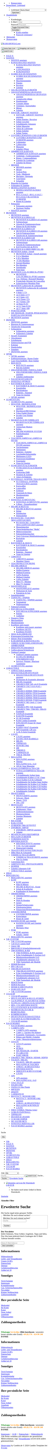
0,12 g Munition (22, 256)
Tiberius (19, 761)
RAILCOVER (17, 823)
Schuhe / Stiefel (22, 935)
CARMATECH (22, 752)
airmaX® (14, 1092)
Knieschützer (21, 916)
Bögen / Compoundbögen (26, 158)
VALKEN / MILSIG (19, 1060)
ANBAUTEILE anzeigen (21, 670)
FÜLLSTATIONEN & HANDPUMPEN (27, 1007)
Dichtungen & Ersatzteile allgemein (30, 680)
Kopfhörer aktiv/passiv (20, 625)
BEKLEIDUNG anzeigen (21, 878)
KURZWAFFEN (23, 72)
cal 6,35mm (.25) (23, 299)
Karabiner (20, 497)
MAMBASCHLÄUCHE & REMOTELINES (22, 1011)
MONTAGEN (17, 805)
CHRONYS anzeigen (25, 559)
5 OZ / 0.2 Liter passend (25, 846)
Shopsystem (6, 1445)
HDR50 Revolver (18, 985)
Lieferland (15, 10)
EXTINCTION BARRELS (27, 739)
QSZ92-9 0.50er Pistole (20, 1087)
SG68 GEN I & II (18, 989)
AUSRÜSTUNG (13, 399)
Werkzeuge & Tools (24, 591)
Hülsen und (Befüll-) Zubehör (28, 1037)
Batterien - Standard (24, 393)
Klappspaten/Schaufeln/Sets (22, 636)
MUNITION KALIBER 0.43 (23, 217)
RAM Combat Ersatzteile (26, 720)
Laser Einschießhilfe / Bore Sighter (25, 361)
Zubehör (19, 88)
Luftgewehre (21, 144)
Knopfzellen (21, 388)
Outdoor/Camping (18, 652)
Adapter (19, 832)
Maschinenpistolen (23, 81)
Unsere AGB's (7, 1261)
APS (13, 1076)
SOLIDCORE (17, 1085)
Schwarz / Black (22, 798)
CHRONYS (16, 557)
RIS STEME (16, 821)
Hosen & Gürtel (22, 919)
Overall (19, 898)
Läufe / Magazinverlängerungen (28, 1039)
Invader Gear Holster (24, 415)
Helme (18, 511)
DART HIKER (22, 1055)
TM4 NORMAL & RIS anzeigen (29, 953)
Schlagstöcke (16, 329)
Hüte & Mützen (22, 884)
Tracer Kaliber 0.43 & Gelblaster (29, 780)
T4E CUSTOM (12, 939)
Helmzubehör (21, 516)
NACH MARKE (13, 1023)
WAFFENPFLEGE (19, 586)
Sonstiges (15, 349)
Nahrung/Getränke (18, 607)
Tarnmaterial (21, 602)
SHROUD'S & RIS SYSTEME (29, 1071)
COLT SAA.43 (17, 1083)
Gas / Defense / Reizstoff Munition (30, 279)
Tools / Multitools (23, 174)
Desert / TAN (21, 800)
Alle (7, 1141)
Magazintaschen (22, 527)
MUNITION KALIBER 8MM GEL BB (27, 249)
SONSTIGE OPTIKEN (20, 381)
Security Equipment (19, 336)
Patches (19, 613)
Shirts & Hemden (23, 900)
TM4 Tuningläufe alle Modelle (28, 962)
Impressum (5, 1283)
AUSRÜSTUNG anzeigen (22, 402)
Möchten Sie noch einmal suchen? (16, 1218)
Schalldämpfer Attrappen (26, 124)
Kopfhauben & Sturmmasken (27, 891)
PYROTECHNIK (18, 311)
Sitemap (4, 1266)
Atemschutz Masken (24, 427)
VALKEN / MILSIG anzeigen (28, 1062)
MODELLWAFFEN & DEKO (23, 188)
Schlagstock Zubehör (24, 333)
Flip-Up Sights (22, 859)
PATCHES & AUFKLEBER (22, 609)
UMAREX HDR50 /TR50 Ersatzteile (31, 695)
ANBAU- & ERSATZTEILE (28, 1067)
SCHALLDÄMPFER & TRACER (25, 768)
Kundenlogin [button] (11, 15)
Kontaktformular (7, 1285)
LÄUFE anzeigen (23, 736)
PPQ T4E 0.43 (17, 966)
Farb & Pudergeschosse (25, 233)
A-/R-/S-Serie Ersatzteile (26, 732)
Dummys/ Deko (17, 618)
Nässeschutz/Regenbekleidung (28, 909)
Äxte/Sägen (20, 179)
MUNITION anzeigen (20, 215)
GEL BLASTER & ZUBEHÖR (24, 90)
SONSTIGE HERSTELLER (22, 1124)
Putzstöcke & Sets (23, 593)
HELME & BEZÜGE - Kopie (28, 887)
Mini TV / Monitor (23, 582)
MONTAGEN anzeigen (25, 807)
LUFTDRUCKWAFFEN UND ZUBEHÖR (29, 135)
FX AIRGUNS (22, 1053)
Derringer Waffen (23, 208)
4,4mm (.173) (21, 292)
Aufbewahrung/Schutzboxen (22, 650)
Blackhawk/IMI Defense (26, 411)
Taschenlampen (22, 447)
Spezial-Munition (23, 263)
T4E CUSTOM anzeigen (21, 941)
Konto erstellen (22, 32)
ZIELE (9, 873)
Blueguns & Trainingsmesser (22, 324)
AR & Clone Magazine (25, 766)
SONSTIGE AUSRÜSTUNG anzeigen (32, 502)
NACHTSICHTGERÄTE (21, 379)
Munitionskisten (22, 495)
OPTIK (9, 354)
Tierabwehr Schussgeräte (21, 327)
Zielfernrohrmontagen (24, 812)
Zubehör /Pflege (22, 149)
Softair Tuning (22, 133)
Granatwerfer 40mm (24, 99)
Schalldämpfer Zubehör (25, 791)
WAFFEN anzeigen (19, 60)
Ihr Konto (5, 1308)
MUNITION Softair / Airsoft (22, 251)
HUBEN (19, 1048)
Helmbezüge (21, 513)
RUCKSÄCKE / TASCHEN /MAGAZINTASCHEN (23, 519)
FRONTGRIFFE (18, 793)
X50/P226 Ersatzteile (24, 714)
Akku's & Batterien (23, 477)
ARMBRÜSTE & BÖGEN (22, 151)
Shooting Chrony (23, 561)
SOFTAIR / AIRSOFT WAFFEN (24, 113)
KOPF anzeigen (22, 882)
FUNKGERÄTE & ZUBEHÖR (24, 465)
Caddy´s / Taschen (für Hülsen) (28, 1032)
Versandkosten (24, 1439)
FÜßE (13, 930)
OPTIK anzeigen (18, 356)
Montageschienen (23, 814)
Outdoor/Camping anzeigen (27, 654)
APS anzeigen (21, 1078)
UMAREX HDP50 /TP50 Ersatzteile (31, 693)
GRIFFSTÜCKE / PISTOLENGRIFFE (27, 864)
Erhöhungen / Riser (24, 809)
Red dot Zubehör (23, 368)
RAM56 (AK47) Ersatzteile (27, 727)
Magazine (20, 147)
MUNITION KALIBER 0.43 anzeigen (31, 220)
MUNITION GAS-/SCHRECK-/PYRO (27, 272)
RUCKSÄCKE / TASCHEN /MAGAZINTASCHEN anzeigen (29, 523)
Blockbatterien (22, 390)
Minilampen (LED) (23, 456)
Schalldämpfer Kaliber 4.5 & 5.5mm (30, 777)
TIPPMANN (21, 743)
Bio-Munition (21, 265)
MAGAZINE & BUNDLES (27, 1105)
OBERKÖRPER (18, 894)
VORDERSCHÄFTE (20, 839)
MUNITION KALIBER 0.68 (23, 238)
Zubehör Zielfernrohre (25, 377)
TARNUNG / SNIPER (20, 598)
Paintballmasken (22, 434)
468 (17, 748)
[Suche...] (31, 1175)
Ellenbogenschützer (24, 907)
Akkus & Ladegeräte (24, 129)
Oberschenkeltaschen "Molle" (28, 529)
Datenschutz (6, 1263)
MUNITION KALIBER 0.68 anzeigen (31, 240)
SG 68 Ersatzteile (23, 718)
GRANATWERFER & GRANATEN (26, 92)
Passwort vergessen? (24, 35)
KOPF (13, 880)
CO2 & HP (10, 994)
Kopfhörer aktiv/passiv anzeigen (29, 627)
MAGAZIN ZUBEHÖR (21, 837)
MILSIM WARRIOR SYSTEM (29, 431)
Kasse (3, 1310)
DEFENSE (10, 320)
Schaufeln (20, 181)
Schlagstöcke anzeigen (25, 331)
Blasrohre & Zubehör (19, 183)
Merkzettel (10, 37)
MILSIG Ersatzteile (24, 682)
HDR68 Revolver (18, 964)
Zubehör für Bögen (23, 163)
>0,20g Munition (23, 261)
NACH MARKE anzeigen (21, 1026)
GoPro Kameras (22, 575)
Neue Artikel (6, 1312)
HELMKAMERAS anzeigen (27, 568)
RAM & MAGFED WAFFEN (23, 62)
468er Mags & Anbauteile (21, 853)
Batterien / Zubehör (24, 452)
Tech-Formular (7, 1281)
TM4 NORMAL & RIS (20, 950)
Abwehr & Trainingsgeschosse (28, 224)
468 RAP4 (15, 1089)
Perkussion (15, 204)
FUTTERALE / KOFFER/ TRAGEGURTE (29, 479)
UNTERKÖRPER (18, 912)
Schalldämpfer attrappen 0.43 (27, 960)
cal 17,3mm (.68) (23, 308)
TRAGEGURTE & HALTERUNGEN (27, 850)
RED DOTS (16, 363)
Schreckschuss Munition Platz (28, 283)
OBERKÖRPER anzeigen (26, 896)
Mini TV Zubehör (23, 584)
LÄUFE (14, 734)
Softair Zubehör (22, 131)
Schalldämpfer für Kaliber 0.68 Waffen (31, 789)
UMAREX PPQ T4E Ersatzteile (29, 707)
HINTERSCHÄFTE (19, 841)
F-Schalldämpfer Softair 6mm (28, 775)
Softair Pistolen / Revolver (26, 119)
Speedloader (21, 267)
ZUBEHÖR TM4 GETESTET (23, 825)
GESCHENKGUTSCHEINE (23, 563)
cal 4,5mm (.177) (23, 295)
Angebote (5, 1314)
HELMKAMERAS (19, 566)
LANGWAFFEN (23, 69)
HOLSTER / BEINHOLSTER (23, 404)
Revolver (19, 85)
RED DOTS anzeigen (25, 365)
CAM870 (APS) (17, 1028)
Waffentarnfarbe (22, 604)
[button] (15, 5)
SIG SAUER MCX (19, 1121)
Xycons (4, 1448)
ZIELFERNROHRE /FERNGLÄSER (26, 370)
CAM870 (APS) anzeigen (26, 1030)
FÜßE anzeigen (22, 932)
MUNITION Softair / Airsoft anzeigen (31, 254)
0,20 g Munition (22, 258)
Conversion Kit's (17, 862)
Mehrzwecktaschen (23, 532)
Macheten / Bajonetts (24, 176)
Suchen (7, 1226)
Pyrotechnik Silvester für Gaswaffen (30, 281)
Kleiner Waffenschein (9, 1292)
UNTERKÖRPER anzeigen (27, 914)
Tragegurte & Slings (24, 493)
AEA (18, 1046)
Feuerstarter (20, 461)
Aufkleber (20, 616)
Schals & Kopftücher (24, 889)
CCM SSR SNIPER (19, 1119)
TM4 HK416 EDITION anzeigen (29, 971)
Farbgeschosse (22, 222)
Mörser (19, 108)
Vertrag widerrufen (8, 1319)
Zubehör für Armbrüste (25, 160)
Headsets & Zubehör (24, 475)
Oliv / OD (20, 802)
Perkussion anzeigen (24, 206)
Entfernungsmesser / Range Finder (24, 358)
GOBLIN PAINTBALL (21, 1112)
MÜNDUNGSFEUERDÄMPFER (25, 834)
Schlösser (20, 491)
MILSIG (19, 741)
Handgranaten (21, 101)
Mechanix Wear (22, 928)
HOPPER (15, 866)
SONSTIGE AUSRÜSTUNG (23, 500)
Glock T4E (15, 946)
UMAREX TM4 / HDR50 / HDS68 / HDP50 (29, 1057)
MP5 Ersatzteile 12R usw (26, 730)
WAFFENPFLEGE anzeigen (27, 588)
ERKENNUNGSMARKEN (22, 648)
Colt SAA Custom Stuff (20, 944)
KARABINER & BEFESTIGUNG (25, 641)
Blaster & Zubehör (23, 201)
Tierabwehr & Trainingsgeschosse (29, 236)
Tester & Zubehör (23, 395)
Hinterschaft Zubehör (24, 848)
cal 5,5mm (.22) (22, 297)
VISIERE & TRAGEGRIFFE (23, 855)
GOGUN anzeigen (23, 1044)
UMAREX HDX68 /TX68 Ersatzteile (31, 700)
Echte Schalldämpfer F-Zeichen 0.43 (30, 955)
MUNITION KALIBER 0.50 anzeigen (31, 231)
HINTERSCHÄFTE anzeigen (28, 843)
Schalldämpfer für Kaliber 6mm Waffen (31, 782)
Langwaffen (21, 488)
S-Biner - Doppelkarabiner (26, 504)
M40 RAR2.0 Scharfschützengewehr (26, 948)
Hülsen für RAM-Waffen (26, 226)
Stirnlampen (21, 450)
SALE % (9, 56)
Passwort (14, 25)
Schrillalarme (16, 340)
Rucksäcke (20, 538)
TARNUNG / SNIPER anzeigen (29, 600)
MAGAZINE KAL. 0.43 (26, 764)
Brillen (18, 429)
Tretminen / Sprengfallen (26, 106)
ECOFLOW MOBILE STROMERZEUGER (25, 658)
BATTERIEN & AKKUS (21, 384)
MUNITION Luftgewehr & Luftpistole (26, 286)
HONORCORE (22, 746)
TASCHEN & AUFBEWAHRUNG (25, 1019)
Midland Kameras (23, 572)
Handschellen (16, 347)
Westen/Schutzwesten (24, 905)
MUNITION (11, 213)
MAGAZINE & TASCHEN (27, 1064)
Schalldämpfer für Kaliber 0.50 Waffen (31, 787)
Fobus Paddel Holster (24, 413)
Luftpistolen (21, 142)
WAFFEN (10, 58)
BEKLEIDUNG (12, 875)
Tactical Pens (21, 172)
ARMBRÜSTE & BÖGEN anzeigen (31, 154)
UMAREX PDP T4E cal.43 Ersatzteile (31, 684)
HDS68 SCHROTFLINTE (22, 987)
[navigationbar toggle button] (8, 48)
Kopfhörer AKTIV (23, 629)
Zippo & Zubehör (23, 463)
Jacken (18, 903)
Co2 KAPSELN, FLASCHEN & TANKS (28, 1001)
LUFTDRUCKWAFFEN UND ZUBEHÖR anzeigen (29, 139)
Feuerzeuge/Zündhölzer (25, 459)
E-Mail (14, 22)
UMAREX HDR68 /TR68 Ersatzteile (31, 698)
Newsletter (5, 1290)
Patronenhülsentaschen (25, 534)
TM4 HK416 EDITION (20, 969)
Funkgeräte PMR (23, 472)
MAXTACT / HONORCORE (23, 1096)
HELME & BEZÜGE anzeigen (28, 509)
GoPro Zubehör (22, 579)
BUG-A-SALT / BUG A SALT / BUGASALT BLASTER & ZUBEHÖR (29, 197)
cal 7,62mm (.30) (23, 302)
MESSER (15, 165)
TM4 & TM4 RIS (23, 755)
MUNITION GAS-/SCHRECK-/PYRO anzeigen (30, 275)
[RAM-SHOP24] (10, 44)
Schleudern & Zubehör (20, 185)
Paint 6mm (20, 270)
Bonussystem (16, 3)
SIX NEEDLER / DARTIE (27, 1051)
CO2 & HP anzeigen (19, 996)
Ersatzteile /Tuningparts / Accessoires (30, 1035)
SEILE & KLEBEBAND (21, 634)
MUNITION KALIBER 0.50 (23, 229)
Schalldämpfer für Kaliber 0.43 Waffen (31, 784)
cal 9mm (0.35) (22, 304)
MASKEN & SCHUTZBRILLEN (25, 420)
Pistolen (19, 83)
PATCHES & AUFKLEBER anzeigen (31, 611)
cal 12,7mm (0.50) (23, 306)
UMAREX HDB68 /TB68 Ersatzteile (31, 691)
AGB (14, 1434)
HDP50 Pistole (17, 982)
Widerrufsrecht (7, 1256)
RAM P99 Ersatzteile (24, 716)
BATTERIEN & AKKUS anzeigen (30, 386)
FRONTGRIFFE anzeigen (26, 796)
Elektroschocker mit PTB (21, 343)
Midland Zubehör (23, 577)
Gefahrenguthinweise (9, 1268)
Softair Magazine (23, 126)
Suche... (41, 1175)
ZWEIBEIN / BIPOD (20, 828)
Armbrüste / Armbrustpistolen (28, 156)
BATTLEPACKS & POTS (27, 247)
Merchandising (17, 620)
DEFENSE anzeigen (19, 322)
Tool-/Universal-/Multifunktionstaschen (31, 536)
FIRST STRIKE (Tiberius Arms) (24, 1110)
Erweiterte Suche (16, 1178)
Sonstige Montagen (23, 816)
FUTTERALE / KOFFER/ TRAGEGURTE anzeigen (27, 482)
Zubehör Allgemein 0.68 (21, 868)
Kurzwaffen (21, 486)
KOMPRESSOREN (19, 1014)
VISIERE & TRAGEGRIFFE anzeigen (32, 857)
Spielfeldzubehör (17, 595)
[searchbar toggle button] (7, 51)
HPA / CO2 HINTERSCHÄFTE (24, 1005)
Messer (19, 169)
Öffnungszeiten (7, 1317)
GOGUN (15, 1042)
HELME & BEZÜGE (20, 506)
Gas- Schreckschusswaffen (11, 1288)
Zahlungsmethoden (8, 1295)
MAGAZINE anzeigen (25, 759)
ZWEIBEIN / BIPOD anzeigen (28, 830)
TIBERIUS (20, 750)
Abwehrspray (16, 338)
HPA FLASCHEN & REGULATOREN (27, 998)
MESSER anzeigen (24, 167)
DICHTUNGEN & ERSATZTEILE (25, 1016)
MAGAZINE (16, 757)
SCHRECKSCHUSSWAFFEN (24, 74)
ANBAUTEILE (12, 668)
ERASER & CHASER (20, 1117)
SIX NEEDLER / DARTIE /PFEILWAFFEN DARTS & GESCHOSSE (29, 314)
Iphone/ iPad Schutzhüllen (21, 639)
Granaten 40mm (22, 103)
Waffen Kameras (22, 570)
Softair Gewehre (22, 122)
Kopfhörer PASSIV (24, 632)
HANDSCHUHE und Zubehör (23, 921)
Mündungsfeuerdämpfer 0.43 (27, 957)
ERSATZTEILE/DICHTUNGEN (24, 673)
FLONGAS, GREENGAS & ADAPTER (28, 1003)
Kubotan (14, 345)
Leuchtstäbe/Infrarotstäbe (26, 454)
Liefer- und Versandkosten (11, 1259)
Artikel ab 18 (6, 1270)
